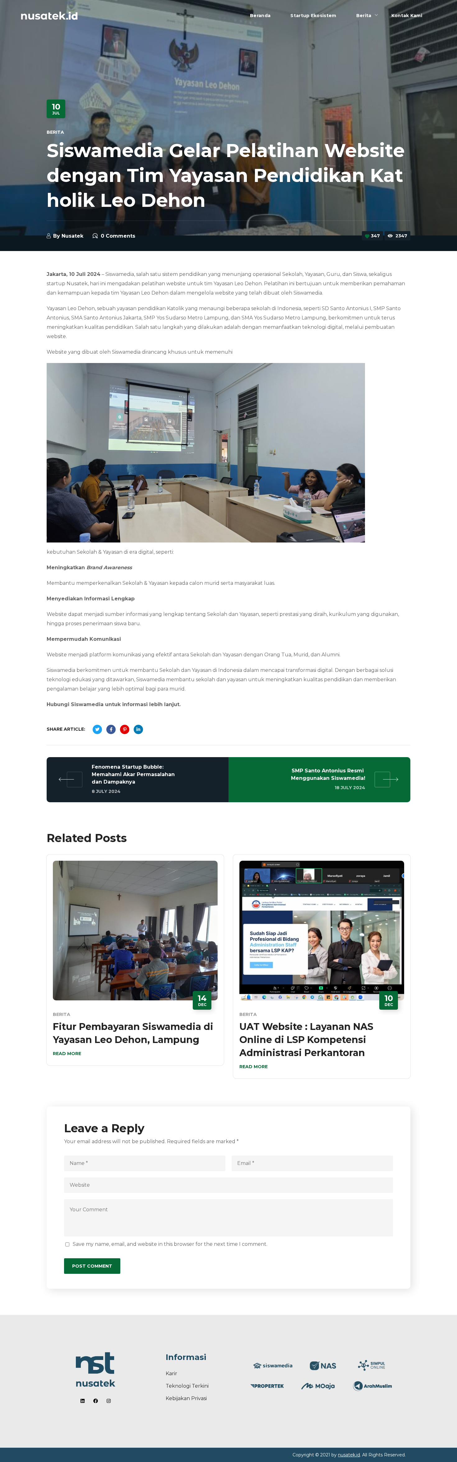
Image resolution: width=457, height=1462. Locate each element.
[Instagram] (108, 1401)
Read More (67, 1053)
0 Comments (118, 236)
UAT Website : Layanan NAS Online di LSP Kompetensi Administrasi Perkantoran (306, 1040)
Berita (55, 132)
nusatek (72, 236)
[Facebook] (95, 1401)
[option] (135, 964)
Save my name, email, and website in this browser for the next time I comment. (170, 1244)
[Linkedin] (82, 1401)
